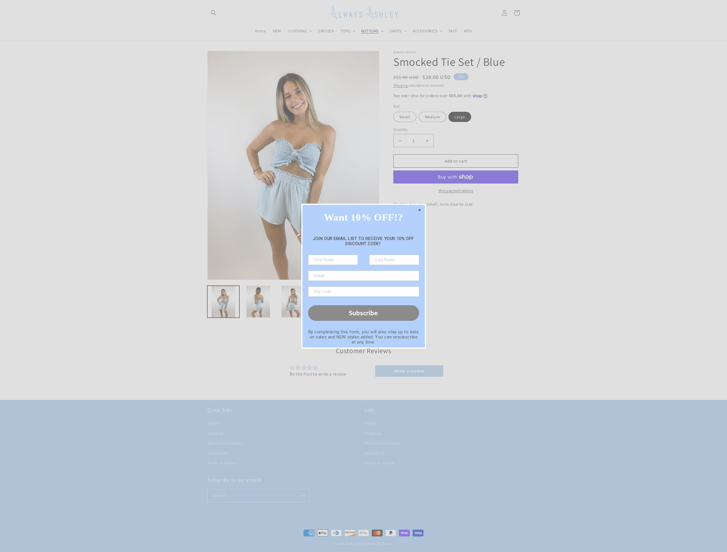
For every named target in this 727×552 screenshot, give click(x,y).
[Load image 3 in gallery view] (293, 302)
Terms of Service (222, 462)
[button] (213, 13)
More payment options (455, 190)
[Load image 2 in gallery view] (258, 302)
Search (213, 422)
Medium (432, 116)
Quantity (400, 129)
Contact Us (217, 453)
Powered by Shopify (378, 543)
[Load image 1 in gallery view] (223, 302)
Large (459, 116)
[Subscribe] (303, 495)
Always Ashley (355, 543)
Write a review (409, 371)
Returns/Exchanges (225, 443)
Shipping (400, 85)
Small (404, 116)
